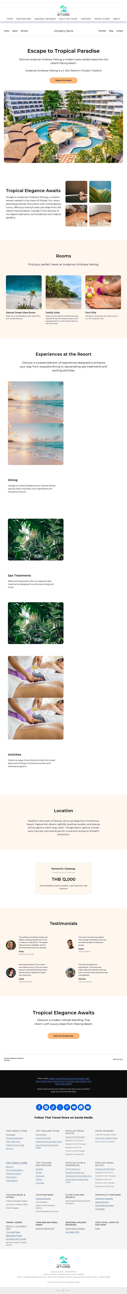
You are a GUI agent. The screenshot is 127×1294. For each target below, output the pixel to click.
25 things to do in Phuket (16, 1239)
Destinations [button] (23, 19)
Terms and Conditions (14, 1170)
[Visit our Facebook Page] (39, 1107)
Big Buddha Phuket (14, 1236)
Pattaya (39, 1179)
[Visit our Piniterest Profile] (67, 1107)
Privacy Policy (11, 1177)
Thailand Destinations (14, 1138)
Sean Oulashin (81, 1081)
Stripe (97, 1229)
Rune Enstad (69, 1081)
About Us (9, 1148)
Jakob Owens (79, 1078)
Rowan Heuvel (58, 1081)
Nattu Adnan (47, 1081)
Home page (10, 1135)
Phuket (39, 1173)
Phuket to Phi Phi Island (75, 1137)
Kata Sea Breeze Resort (104, 1205)
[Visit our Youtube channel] (74, 1107)
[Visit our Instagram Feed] (46, 1107)
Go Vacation (100, 1209)
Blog (111, 31)
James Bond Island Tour (75, 1173)
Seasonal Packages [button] (45, 19)
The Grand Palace (13, 1232)
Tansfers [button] (86, 19)
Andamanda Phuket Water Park (49, 1142)
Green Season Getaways (75, 1229)
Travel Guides (102, 19)
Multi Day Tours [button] (68, 19)
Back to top (117, 1059)
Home (10, 19)
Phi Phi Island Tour (72, 1169)
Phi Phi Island (41, 1135)
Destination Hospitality (104, 1199)
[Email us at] (88, 1107)
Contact (119, 31)
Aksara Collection (102, 1202)
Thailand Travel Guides (15, 1145)
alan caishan (66, 1084)
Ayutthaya (40, 1183)
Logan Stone (68, 1078)
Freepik (52, 1078)
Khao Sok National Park (45, 1229)
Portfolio (102, 31)
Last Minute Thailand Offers (106, 1138)
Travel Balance (12, 1180)
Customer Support (13, 1174)
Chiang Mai (40, 1176)
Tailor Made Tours (13, 1142)
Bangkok (39, 1169)
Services (24, 31)
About (116, 19)
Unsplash (59, 1078)
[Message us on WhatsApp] (81, 1107)
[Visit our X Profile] (60, 1107)
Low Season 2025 (72, 1232)
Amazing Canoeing (43, 1199)
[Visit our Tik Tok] (53, 1107)
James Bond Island (43, 1138)
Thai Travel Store (16, 1163)
